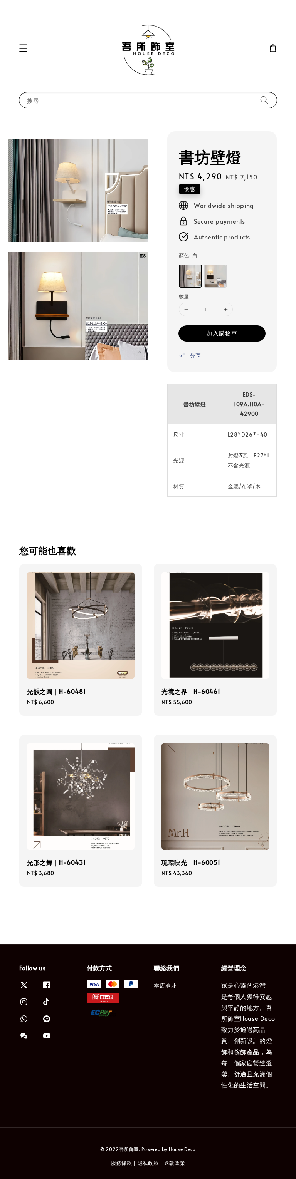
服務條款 (121, 1162)
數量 (184, 296)
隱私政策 (148, 1162)
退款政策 (174, 1162)
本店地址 (165, 985)
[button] (23, 48)
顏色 (188, 255)
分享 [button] (195, 355)
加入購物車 (222, 333)
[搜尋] (264, 99)
